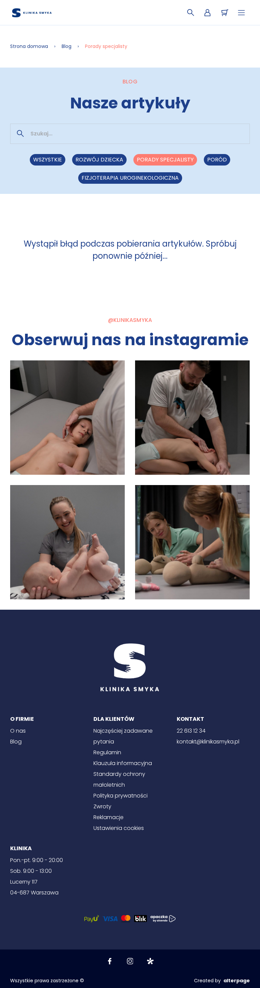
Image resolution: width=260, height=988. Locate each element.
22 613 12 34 (191, 731)
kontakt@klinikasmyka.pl (208, 741)
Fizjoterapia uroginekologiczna (130, 178)
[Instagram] (130, 961)
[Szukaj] (190, 12)
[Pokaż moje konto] (207, 12)
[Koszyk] (224, 12)
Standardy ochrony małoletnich (119, 779)
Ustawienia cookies (118, 828)
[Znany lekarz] (150, 961)
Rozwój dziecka (99, 159)
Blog (66, 46)
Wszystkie (47, 159)
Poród (217, 159)
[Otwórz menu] (241, 12)
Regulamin (107, 752)
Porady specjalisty (165, 159)
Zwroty (102, 806)
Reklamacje (108, 817)
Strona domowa (29, 46)
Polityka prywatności (120, 796)
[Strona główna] (32, 12)
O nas (18, 731)
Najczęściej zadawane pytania (123, 736)
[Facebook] (109, 961)
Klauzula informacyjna (122, 763)
